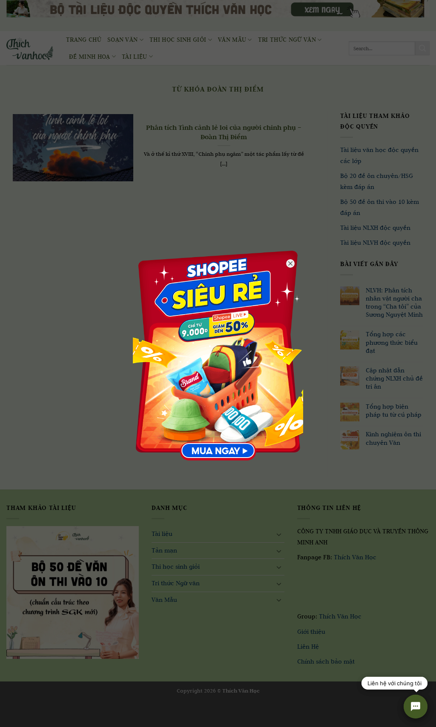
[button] (12, 718)
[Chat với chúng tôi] (415, 706)
